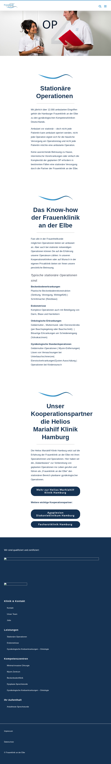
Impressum (8, 731)
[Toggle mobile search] (100, 6)
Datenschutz (9, 742)
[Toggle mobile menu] (105, 6)
